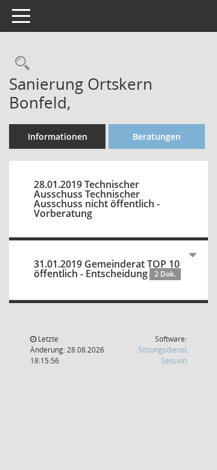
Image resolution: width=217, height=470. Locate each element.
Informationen (57, 136)
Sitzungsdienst (162, 355)
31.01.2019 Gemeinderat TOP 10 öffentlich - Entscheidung (107, 268)
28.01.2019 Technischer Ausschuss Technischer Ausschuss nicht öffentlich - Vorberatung (97, 199)
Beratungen (157, 136)
